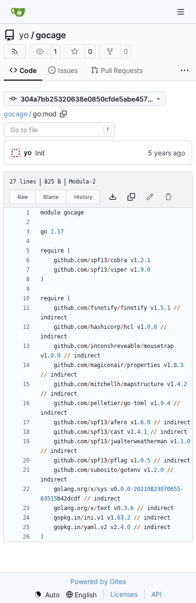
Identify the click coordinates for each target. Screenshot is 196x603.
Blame (51, 197)
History (83, 197)
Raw (23, 197)
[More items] (184, 71)
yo (24, 35)
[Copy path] (63, 114)
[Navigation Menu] (181, 12)
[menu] (46, 595)
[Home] (18, 11)
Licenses (123, 594)
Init (40, 153)
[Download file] (112, 196)
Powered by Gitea (98, 581)
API (156, 594)
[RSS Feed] (15, 51)
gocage (51, 35)
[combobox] (59, 130)
